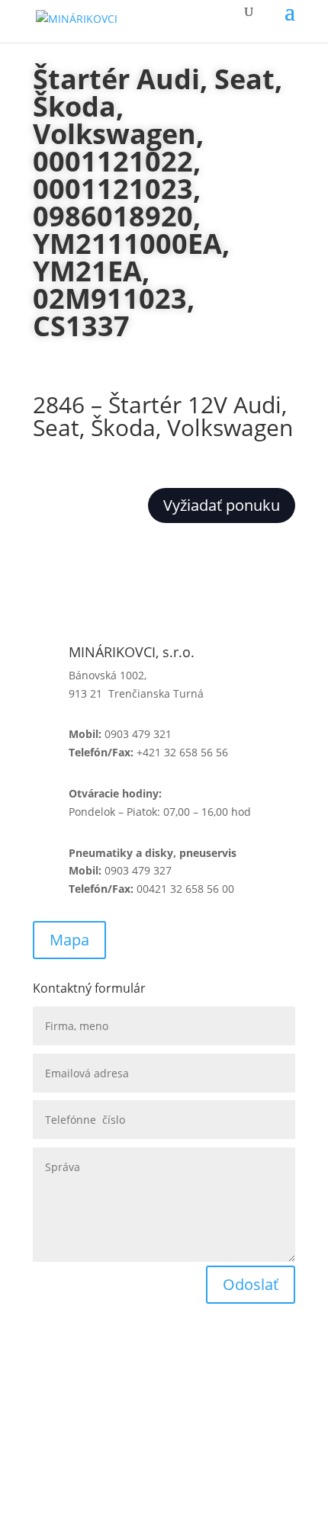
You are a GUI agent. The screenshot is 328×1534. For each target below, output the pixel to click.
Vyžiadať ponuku (221, 505)
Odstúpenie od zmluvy (90, 1440)
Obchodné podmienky (89, 1358)
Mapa (69, 939)
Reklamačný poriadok (87, 1399)
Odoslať (250, 1284)
